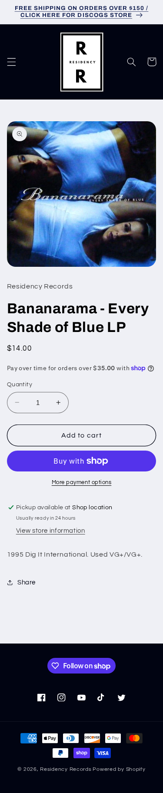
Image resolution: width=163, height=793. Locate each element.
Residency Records (66, 769)
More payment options (82, 482)
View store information (50, 531)
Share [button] (26, 582)
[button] (11, 62)
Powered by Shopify (119, 769)
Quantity (19, 385)
